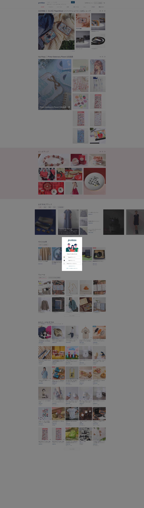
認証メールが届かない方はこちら (72, 268)
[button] (72, 257)
